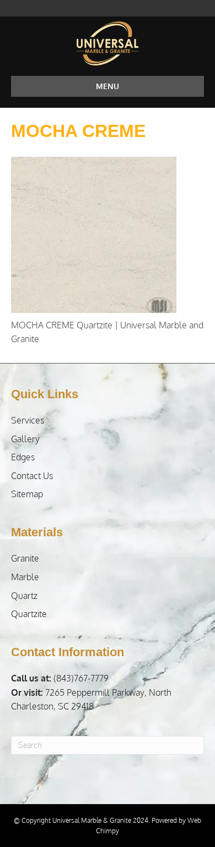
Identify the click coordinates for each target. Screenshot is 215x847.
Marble (25, 576)
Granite (25, 558)
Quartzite (29, 613)
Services (27, 420)
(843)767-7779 (60, 678)
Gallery (25, 438)
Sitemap (27, 493)
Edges (23, 457)
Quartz (24, 595)
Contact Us (32, 475)
